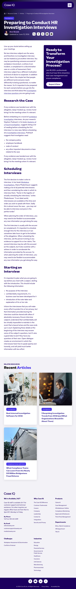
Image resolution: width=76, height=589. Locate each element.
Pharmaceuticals (38, 567)
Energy (36, 545)
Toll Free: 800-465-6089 (11, 519)
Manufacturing (38, 564)
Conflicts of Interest (9, 545)
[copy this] (34, 34)
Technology (37, 570)
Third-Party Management (63, 517)
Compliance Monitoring (62, 511)
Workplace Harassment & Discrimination (16, 542)
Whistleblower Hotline (62, 508)
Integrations (37, 519)
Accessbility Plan (55, 586)
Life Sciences (37, 562)
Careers (36, 508)
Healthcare (37, 556)
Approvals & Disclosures (62, 514)
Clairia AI (58, 502)
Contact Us (37, 517)
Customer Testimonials (40, 505)
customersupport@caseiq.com (13, 528)
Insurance (37, 559)
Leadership (37, 514)
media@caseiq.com (10, 531)
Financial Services (39, 548)
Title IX (57, 531)
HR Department (60, 529)
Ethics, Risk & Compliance (62, 526)
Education (37, 542)
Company (37, 511)
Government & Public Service (38, 552)
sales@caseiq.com (9, 525)
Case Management (61, 505)
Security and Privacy (40, 522)
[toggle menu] (70, 5)
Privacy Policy (45, 586)
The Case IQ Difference (41, 502)
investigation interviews (16, 133)
